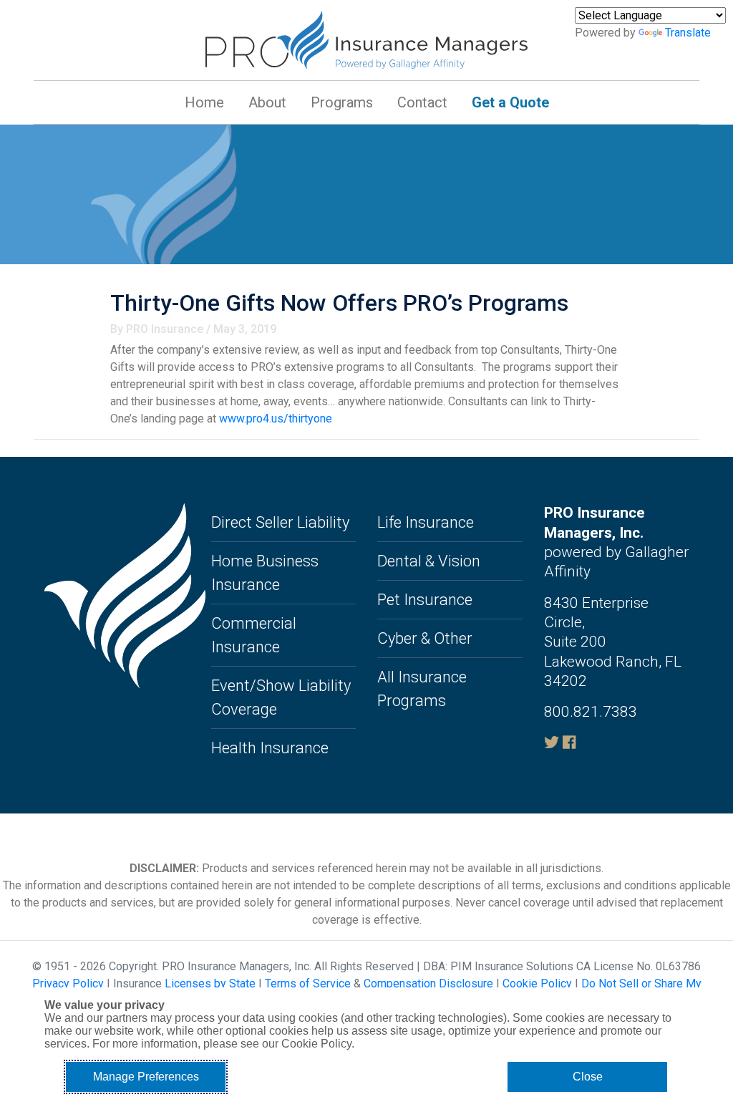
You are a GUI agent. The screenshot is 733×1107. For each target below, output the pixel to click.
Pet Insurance (424, 600)
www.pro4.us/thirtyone (275, 418)
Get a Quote (510, 102)
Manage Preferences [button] (146, 1076)
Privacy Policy (68, 983)
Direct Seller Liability (280, 522)
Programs (342, 102)
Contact (422, 102)
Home (204, 102)
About (267, 102)
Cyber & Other (424, 638)
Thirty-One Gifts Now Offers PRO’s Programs (339, 302)
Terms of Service (308, 983)
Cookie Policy (537, 983)
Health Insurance (270, 748)
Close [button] (588, 1076)
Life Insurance (425, 522)
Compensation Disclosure (428, 983)
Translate (688, 32)
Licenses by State (210, 983)
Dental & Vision (428, 561)
